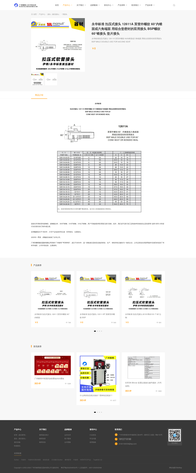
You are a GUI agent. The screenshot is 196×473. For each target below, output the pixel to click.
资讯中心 (107, 5)
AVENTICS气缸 (85, 460)
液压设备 (17, 442)
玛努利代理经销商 (34, 460)
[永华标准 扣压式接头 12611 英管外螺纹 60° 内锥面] (52, 293)
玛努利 (23, 460)
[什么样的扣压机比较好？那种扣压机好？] (98, 374)
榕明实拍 (42, 442)
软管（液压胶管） (20, 435)
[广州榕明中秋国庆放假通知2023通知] (52, 365)
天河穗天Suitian (57, 460)
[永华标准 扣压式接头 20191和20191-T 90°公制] (143, 293)
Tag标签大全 (97, 460)
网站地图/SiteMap (175, 467)
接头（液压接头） (54, 14)
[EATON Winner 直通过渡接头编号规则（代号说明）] (143, 367)
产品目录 (148, 5)
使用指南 (93, 442)
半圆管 (75, 460)
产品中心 (66, 5)
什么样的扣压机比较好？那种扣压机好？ (96, 395)
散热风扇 (46, 460)
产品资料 (121, 5)
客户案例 (67, 438)
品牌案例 (94, 5)
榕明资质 (42, 438)
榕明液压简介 (44, 435)
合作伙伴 (67, 435)
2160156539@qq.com (128, 443)
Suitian (16, 460)
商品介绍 (39, 94)
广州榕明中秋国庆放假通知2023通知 (49, 378)
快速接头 (17, 446)
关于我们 (80, 5)
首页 (57, 5)
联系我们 (135, 5)
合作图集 (67, 442)
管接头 (64, 14)
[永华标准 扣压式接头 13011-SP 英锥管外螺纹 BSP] (98, 293)
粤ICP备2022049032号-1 (70, 467)
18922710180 (125, 439)
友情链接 (17, 453)
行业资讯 (93, 435)
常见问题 (93, 438)
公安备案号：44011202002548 (90, 467)
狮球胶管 (68, 460)
